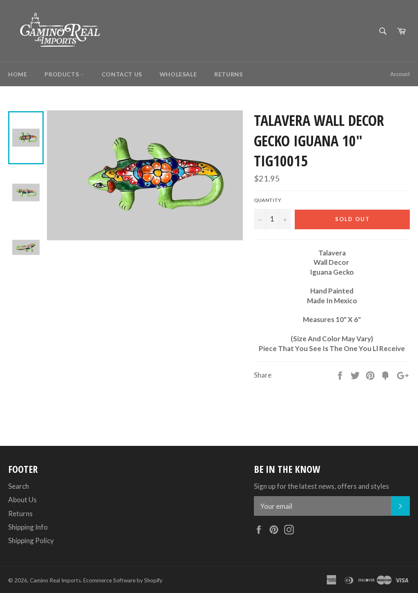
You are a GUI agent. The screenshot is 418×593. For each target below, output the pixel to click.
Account (400, 74)
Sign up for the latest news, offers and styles (321, 486)
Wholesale (178, 74)
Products (62, 74)
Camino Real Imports (55, 580)
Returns (228, 74)
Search (18, 486)
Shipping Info (28, 527)
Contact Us (122, 74)
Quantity (267, 200)
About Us (22, 499)
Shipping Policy (31, 540)
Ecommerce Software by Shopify (122, 580)
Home (17, 74)
